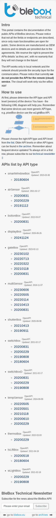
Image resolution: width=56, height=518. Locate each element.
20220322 (21, 263)
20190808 (21, 356)
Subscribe (41, 506)
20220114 (21, 299)
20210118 (21, 268)
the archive (25, 146)
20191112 (21, 205)
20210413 (21, 304)
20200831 (21, 195)
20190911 (21, 330)
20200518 (21, 455)
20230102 (21, 253)
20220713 (21, 258)
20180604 (21, 179)
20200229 (21, 200)
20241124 (21, 237)
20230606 (21, 289)
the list (10, 142)
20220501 (21, 408)
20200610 (21, 418)
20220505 (21, 294)
